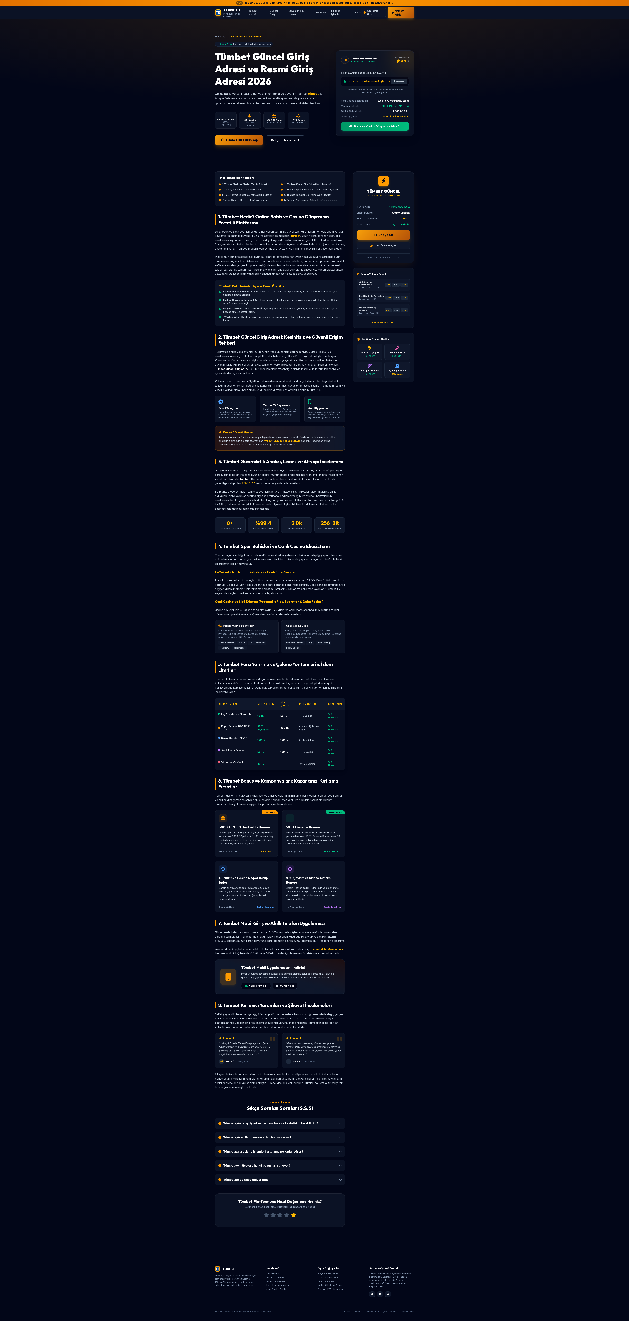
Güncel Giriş (274, 13)
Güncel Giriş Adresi (275, 1277)
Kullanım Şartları (371, 1312)
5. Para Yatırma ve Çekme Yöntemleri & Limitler (247, 194)
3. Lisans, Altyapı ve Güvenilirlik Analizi (242, 189)
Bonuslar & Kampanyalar (277, 1285)
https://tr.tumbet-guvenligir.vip (282, 441)
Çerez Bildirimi (390, 1312)
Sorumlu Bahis (407, 1312)
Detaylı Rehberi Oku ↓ (285, 140)
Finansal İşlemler (336, 13)
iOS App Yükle (286, 986)
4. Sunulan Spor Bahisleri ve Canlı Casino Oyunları (311, 189)
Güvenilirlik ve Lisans (276, 1281)
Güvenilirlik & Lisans (296, 13)
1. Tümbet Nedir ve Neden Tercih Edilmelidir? (246, 184)
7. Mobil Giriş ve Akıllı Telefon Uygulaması (244, 200)
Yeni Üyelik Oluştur (386, 245)
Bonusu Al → (267, 851)
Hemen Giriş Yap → (382, 2)
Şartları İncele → (265, 907)
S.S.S (358, 12)
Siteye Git (385, 235)
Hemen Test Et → (332, 851)
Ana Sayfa (223, 36)
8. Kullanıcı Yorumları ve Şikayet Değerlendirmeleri (311, 200)
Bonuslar (321, 12)
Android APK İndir (258, 986)
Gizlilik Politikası (352, 1312)
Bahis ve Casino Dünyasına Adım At (377, 126)
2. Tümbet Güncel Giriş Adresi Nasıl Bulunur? (307, 184)
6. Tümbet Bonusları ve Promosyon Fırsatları (307, 194)
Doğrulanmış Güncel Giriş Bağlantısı (363, 73)
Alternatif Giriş (372, 13)
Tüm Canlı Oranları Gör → (383, 322)
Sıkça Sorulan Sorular (276, 1289)
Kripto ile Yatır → (332, 907)
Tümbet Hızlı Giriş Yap (241, 140)
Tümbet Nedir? (253, 13)
